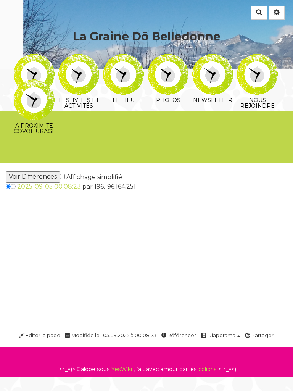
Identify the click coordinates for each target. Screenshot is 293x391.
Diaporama (221, 335)
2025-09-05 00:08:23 (49, 186)
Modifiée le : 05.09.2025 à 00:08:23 (113, 335)
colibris (207, 369)
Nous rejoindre (257, 59)
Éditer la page (42, 335)
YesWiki (121, 369)
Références (181, 335)
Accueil (34, 59)
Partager (262, 335)
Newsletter (212, 59)
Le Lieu (123, 59)
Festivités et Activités (78, 59)
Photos (168, 59)
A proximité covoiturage (34, 84)
